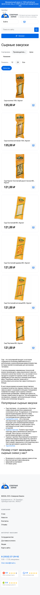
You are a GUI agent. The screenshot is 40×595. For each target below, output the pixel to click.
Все (23, 62)
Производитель (19, 52)
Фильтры (6, 68)
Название (6, 56)
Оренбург (4, 10)
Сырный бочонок (12, 419)
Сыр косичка (10, 446)
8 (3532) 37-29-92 (10, 556)
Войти (5, 22)
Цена (31, 52)
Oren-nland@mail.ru (8, 563)
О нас (3, 514)
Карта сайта (5, 548)
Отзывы (4, 525)
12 (12, 62)
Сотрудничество (7, 537)
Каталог (22, 36)
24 (18, 62)
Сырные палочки (12, 430)
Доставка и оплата (8, 541)
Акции (3, 544)
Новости (4, 517)
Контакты (4, 521)
